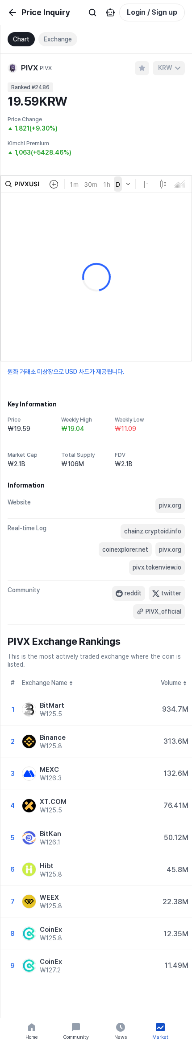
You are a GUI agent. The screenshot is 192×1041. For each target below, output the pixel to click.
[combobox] (169, 68)
